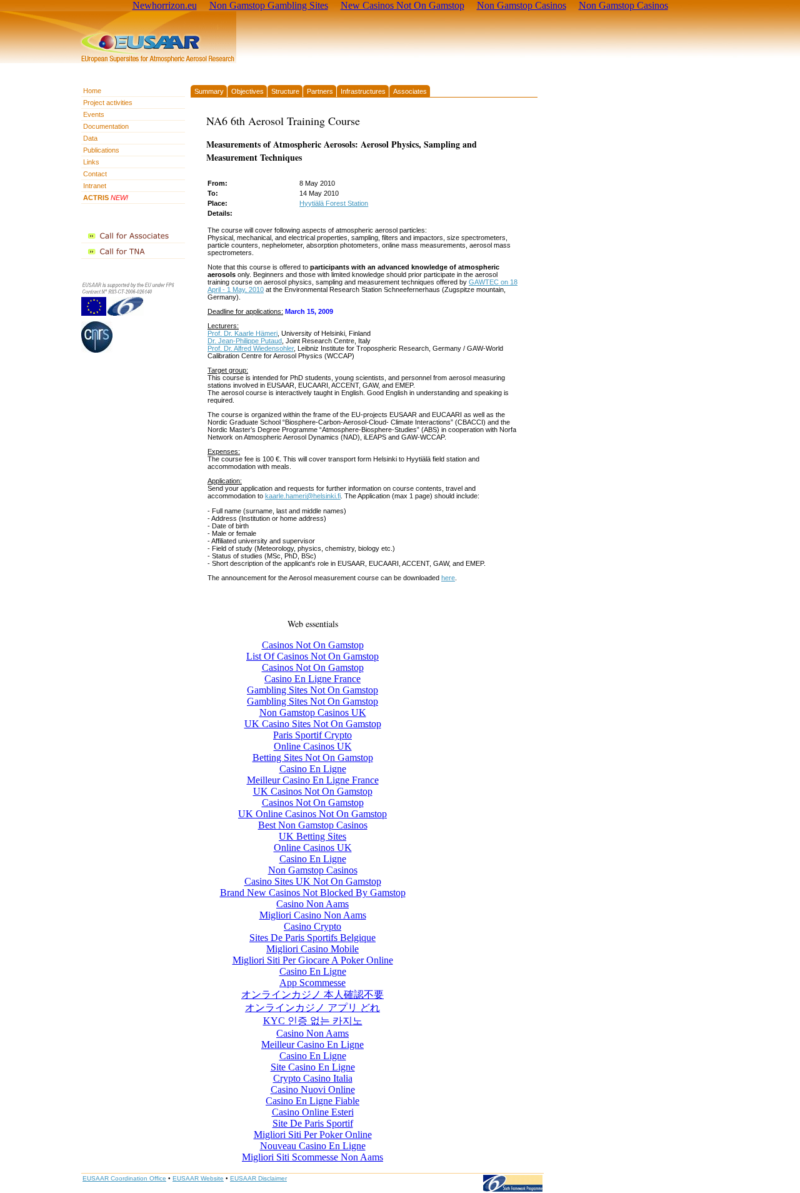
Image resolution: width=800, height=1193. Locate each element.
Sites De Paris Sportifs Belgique (312, 937)
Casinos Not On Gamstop (313, 645)
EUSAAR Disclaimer (258, 1178)
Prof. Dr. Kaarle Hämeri (243, 333)
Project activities (107, 102)
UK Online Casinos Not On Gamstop (312, 813)
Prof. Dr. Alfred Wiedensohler (251, 348)
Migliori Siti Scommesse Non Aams (312, 1157)
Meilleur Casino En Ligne (312, 1044)
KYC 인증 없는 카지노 (312, 1020)
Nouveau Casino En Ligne (313, 1145)
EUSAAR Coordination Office (124, 1178)
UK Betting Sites (312, 836)
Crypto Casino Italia (312, 1078)
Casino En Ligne (312, 768)
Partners (320, 91)
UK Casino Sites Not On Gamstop (312, 723)
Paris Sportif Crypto (312, 735)
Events (93, 114)
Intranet (94, 185)
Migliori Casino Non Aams (312, 915)
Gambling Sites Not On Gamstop (312, 690)
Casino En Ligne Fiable (312, 1100)
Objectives (247, 91)
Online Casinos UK (313, 746)
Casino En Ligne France (312, 678)
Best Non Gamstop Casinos (313, 825)
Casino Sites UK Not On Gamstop (312, 881)
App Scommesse (312, 982)
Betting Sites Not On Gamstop (312, 757)
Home (92, 90)
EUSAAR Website (198, 1178)
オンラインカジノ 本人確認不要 (312, 994)
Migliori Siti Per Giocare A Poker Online (312, 960)
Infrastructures (363, 91)
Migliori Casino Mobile (312, 949)
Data (90, 138)
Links (91, 162)
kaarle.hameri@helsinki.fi (303, 496)
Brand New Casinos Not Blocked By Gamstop (313, 892)
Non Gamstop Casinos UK (312, 712)
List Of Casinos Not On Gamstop (312, 656)
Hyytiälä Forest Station (333, 203)
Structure (285, 91)
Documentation (106, 126)
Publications (101, 150)
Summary (209, 91)
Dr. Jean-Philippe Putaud (245, 341)
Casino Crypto (312, 926)
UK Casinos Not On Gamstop (312, 791)
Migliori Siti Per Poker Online (313, 1134)
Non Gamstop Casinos (313, 870)
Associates (410, 91)
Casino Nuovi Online (313, 1089)
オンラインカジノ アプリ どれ (312, 1007)
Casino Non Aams (312, 904)
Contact (95, 174)
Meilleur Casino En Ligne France (313, 780)
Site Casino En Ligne (313, 1067)
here (448, 577)
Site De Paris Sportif (312, 1123)
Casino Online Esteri (313, 1112)
